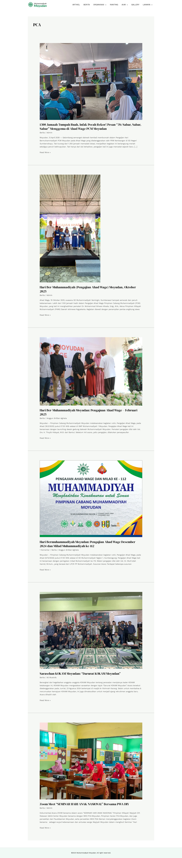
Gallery (135, 5)
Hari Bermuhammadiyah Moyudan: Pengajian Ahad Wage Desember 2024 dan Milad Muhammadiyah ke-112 (87, 544)
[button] (105, 5)
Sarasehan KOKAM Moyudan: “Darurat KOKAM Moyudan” (80, 673)
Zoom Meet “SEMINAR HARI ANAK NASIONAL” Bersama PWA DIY (84, 804)
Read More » (45, 152)
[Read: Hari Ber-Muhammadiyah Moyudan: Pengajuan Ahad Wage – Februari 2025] (91, 371)
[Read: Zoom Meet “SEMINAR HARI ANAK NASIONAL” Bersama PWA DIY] (91, 761)
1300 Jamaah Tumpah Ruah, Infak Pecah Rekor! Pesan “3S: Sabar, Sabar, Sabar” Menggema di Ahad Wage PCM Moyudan (90, 126)
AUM (124, 5)
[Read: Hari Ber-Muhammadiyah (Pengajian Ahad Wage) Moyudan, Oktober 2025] (70, 228)
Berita (87, 5)
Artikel (76, 5)
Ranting (114, 5)
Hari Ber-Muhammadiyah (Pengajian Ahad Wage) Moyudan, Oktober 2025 (88, 289)
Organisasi (98, 5)
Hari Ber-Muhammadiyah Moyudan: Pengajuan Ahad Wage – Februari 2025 (88, 412)
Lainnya (146, 5)
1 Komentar (45, 550)
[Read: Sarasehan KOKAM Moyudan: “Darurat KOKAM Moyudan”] (91, 630)
